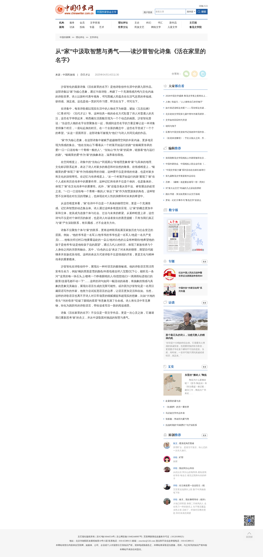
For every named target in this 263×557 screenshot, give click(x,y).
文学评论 (94, 37)
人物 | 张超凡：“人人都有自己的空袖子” (184, 102)
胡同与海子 (171, 126)
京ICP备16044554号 (105, 536)
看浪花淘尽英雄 (186, 443)
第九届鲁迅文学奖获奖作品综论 (180, 176)
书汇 (160, 22)
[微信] (186, 73)
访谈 (72, 27)
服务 (72, 22)
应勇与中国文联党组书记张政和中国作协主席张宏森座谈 (187, 132)
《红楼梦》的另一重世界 (177, 407)
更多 (204, 262)
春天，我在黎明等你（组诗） (193, 499)
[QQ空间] (194, 73)
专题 (91, 27)
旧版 (203, 6)
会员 (82, 22)
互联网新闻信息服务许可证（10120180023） (164, 536)
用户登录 (148, 12)
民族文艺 (139, 27)
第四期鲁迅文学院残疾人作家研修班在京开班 (187, 158)
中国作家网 (65, 37)
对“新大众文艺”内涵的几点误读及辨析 (183, 188)
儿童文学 (172, 27)
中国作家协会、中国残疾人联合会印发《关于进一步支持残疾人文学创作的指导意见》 (187, 164)
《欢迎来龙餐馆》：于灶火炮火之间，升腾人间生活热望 (187, 138)
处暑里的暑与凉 (173, 401)
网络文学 (156, 27)
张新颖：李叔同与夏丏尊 (178, 419)
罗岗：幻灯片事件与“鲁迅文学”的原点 (183, 200)
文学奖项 (95, 22)
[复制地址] (202, 73)
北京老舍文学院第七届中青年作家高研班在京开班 (187, 114)
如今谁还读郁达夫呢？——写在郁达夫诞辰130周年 (187, 108)
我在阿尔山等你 (186, 468)
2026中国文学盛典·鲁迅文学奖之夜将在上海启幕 (187, 96)
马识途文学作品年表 (175, 413)
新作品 (173, 22)
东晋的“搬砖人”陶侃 (196, 375)
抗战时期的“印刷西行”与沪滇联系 (181, 425)
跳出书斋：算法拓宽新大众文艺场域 (183, 194)
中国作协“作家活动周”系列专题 (190, 289)
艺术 (101, 27)
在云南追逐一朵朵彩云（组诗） (194, 485)
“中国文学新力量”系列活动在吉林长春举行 (185, 170)
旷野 (181, 457)
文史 (137, 22)
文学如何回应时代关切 (176, 120)
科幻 (148, 22)
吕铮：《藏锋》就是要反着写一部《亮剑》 (186, 182)
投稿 (82, 27)
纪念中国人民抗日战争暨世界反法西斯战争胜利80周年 (190, 274)
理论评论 (80, 37)
